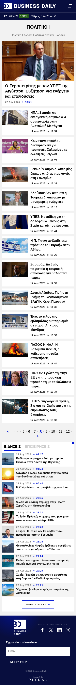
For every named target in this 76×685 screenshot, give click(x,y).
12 (68, 431)
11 (60, 431)
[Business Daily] (30, 6)
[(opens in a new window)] (42, 630)
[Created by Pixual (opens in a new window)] (38, 678)
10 (53, 431)
